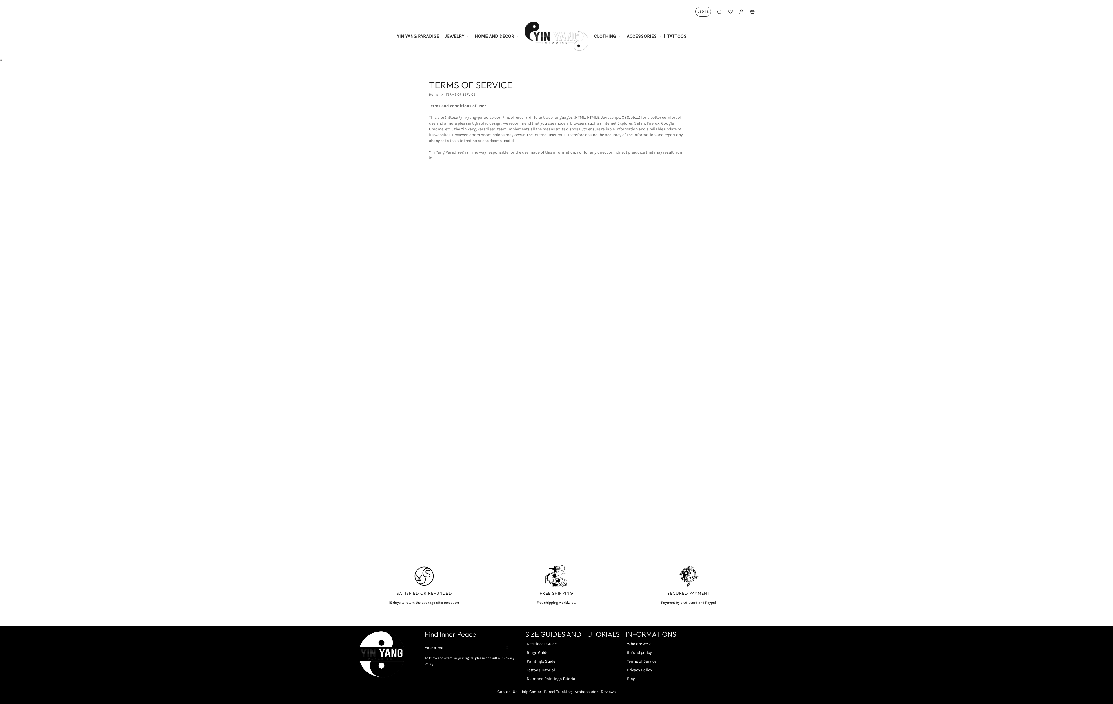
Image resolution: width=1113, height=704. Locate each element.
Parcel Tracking (558, 691)
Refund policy (639, 652)
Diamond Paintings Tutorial (551, 678)
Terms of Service (641, 661)
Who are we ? (639, 643)
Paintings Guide (541, 661)
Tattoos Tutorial (541, 669)
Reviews (608, 691)
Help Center (530, 691)
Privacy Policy (639, 669)
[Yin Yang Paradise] (556, 36)
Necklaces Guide (542, 643)
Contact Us (507, 691)
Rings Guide (537, 652)
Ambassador (586, 691)
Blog (631, 678)
